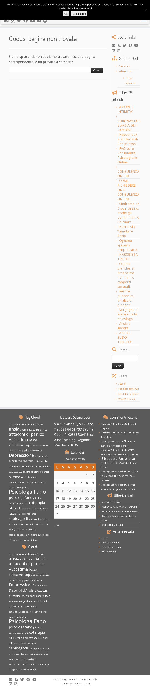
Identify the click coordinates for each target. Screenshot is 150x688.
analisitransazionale (34, 424)
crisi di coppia (19, 450)
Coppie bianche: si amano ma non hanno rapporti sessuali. (125, 275)
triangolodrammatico (19, 540)
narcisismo (14, 476)
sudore (34, 535)
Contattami (124, 66)
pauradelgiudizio (17, 482)
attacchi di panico (26, 434)
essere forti (28, 466)
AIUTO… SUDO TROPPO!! (124, 337)
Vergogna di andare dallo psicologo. (127, 314)
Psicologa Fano (27, 491)
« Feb (56, 525)
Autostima (18, 439)
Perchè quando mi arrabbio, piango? (125, 298)
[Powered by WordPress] (96, 678)
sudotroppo (44, 535)
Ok (66, 13)
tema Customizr (82, 683)
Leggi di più (79, 13)
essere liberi (43, 466)
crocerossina (35, 450)
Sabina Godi (125, 71)
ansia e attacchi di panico (33, 429)
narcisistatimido (28, 477)
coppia (29, 445)
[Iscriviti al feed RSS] (14, 21)
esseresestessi (15, 472)
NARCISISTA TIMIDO (127, 256)
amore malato (16, 424)
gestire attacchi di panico (36, 471)
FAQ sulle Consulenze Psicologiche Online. (127, 155)
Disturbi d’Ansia (21, 461)
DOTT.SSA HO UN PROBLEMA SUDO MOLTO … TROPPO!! (119, 476)
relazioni (43, 508)
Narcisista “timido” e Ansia (126, 231)
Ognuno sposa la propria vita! (127, 245)
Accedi (121, 383)
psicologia (38, 498)
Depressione (21, 455)
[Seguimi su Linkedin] (40, 21)
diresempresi (41, 456)
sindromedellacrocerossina (22, 524)
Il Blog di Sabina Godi (70, 679)
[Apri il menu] (144, 20)
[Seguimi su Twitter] (20, 21)
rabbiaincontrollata (27, 508)
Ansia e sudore (123, 325)
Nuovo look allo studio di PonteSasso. (127, 139)
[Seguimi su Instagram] (46, 21)
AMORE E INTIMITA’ (125, 109)
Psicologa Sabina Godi (112, 424)
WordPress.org (126, 399)
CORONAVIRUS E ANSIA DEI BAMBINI (128, 125)
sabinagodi (18, 518)
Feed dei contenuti (128, 388)
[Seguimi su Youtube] (33, 21)
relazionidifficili (17, 513)
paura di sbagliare (18, 487)
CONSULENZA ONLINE (128, 173)
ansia (14, 429)
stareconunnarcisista (26, 529)
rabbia (12, 508)
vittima (33, 540)
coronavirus (42, 445)
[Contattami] (7, 21)
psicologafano (20, 497)
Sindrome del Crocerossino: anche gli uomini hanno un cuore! (128, 212)
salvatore (44, 519)
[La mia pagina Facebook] (26, 21)
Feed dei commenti (128, 394)
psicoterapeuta (16, 503)
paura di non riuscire (36, 482)
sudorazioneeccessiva (19, 535)
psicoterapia (34, 502)
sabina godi (34, 519)
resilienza (31, 514)
